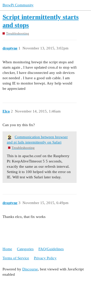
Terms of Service (16, 258)
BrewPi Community (18, 5)
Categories (25, 249)
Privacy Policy (45, 258)
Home (7, 249)
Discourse (30, 269)
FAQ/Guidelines (51, 249)
